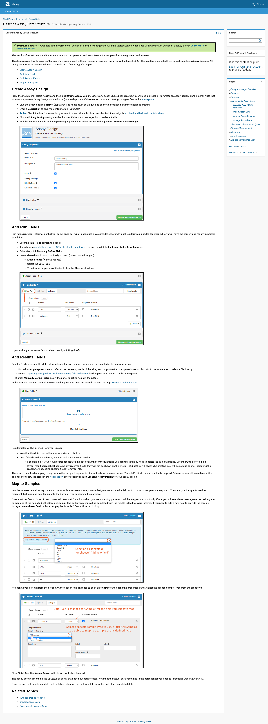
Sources (235, 97)
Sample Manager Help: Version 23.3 (73, 24)
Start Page (8, 19)
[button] (253, 4)
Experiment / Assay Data (28, 19)
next (243, 147)
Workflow (235, 132)
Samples (235, 93)
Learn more (197, 45)
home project (148, 99)
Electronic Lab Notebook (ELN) (246, 124)
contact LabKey (26, 48)
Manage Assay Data (242, 120)
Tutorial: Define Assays (124, 382)
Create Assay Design (31, 69)
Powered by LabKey (126, 721)
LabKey (15, 4)
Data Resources (238, 136)
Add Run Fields (28, 74)
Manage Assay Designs (243, 116)
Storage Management (241, 128)
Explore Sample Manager (243, 140)
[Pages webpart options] (261, 82)
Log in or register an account (245, 66)
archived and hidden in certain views (144, 113)
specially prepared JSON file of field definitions (59, 247)
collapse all (249, 153)
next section (56, 476)
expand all (234, 153)
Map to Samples (29, 82)
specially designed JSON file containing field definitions (58, 373)
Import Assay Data (30, 701)
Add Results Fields (30, 78)
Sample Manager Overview (244, 89)
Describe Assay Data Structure (242, 106)
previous (233, 147)
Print (218, 33)
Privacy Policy (144, 721)
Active (23, 113)
